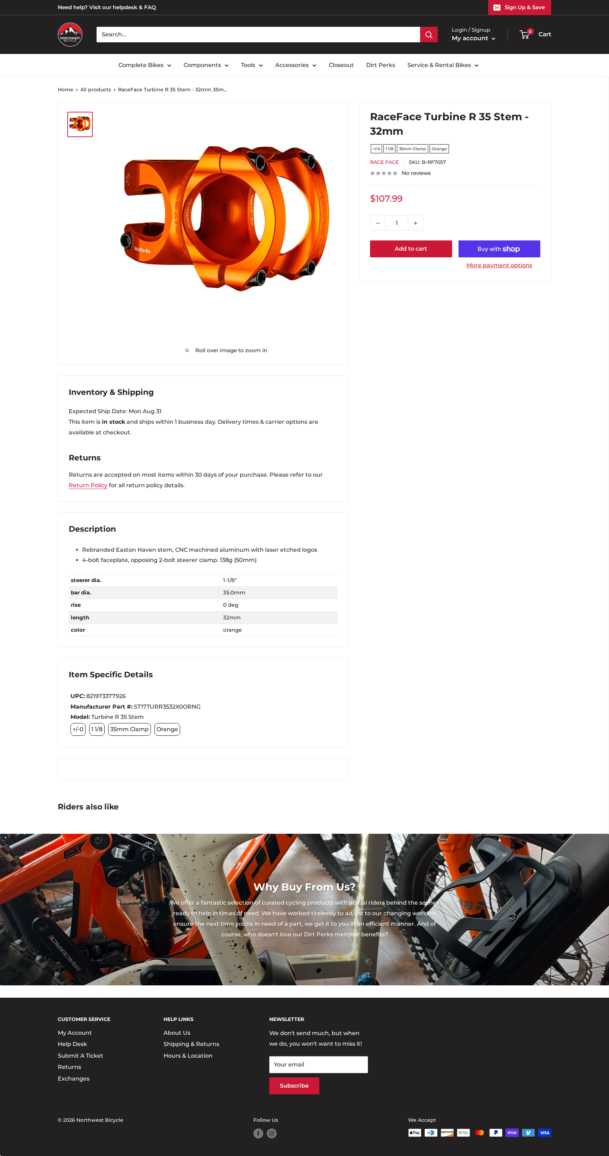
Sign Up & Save (525, 7)
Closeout (341, 65)
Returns (69, 1067)
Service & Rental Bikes (439, 65)
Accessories (292, 65)
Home (65, 89)
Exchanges (74, 1078)
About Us (177, 1032)
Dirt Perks (380, 65)
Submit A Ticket (80, 1055)
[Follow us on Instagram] (272, 1133)
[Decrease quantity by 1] (377, 223)
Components (202, 65)
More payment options (499, 265)
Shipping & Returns (191, 1044)
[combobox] (258, 34)
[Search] (429, 34)
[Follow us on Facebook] (258, 1133)
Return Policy (88, 485)
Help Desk (72, 1044)
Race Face (384, 162)
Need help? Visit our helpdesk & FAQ (107, 7)
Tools (248, 65)
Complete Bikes (141, 65)
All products (95, 89)
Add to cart (411, 249)
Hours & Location (188, 1055)
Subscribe (294, 1085)
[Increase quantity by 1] (415, 223)
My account (471, 38)
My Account (75, 1032)
